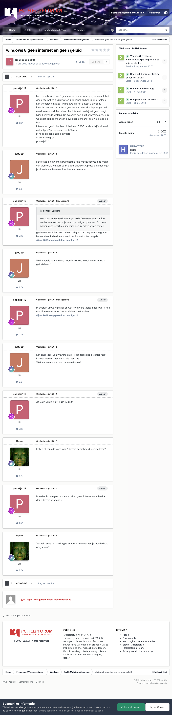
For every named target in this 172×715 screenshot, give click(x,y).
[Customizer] (165, 12)
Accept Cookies (132, 707)
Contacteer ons (25, 681)
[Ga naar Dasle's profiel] (19, 457)
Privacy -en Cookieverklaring (138, 651)
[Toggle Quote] (41, 210)
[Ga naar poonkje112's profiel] (9, 61)
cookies (19, 707)
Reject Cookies (157, 707)
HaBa (133, 149)
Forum (126, 634)
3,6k (20, 188)
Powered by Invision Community (152, 683)
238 (20, 123)
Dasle (19, 441)
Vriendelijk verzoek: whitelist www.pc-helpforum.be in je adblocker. (142, 59)
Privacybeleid (9, 681)
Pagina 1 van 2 (45, 76)
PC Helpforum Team (133, 647)
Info (29, 30)
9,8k (20, 476)
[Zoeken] (166, 30)
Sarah (129, 66)
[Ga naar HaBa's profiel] (123, 149)
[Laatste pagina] (31, 77)
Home (12, 30)
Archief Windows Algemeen (45, 63)
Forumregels (129, 638)
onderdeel (47, 354)
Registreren (154, 12)
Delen (81, 61)
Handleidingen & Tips (54, 30)
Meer (80, 30)
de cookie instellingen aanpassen (20, 710)
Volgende (21, 76)
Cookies (40, 681)
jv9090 (19, 153)
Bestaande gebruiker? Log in (127, 12)
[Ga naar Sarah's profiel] (121, 57)
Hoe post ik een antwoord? (144, 99)
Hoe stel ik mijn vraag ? (142, 88)
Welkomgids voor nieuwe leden (139, 641)
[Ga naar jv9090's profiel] (19, 169)
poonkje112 (28, 59)
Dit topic (155, 30)
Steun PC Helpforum (133, 644)
